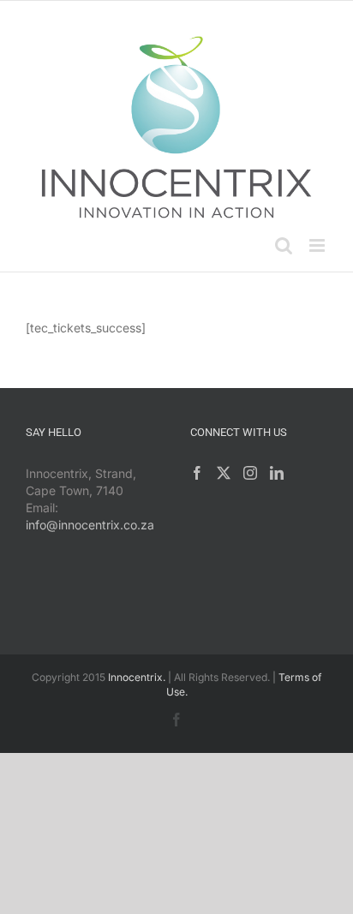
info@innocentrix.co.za (90, 524)
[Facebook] (197, 473)
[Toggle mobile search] (283, 245)
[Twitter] (223, 473)
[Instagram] (250, 473)
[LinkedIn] (277, 473)
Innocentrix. (136, 677)
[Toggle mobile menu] (318, 245)
